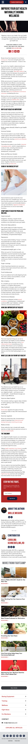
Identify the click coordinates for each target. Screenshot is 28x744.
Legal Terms (10, 740)
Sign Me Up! (12, 498)
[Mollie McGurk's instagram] (11, 517)
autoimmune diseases (20, 139)
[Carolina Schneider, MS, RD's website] (9, 547)
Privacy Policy (17, 740)
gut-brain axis (12, 163)
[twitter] (4, 736)
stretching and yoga (16, 422)
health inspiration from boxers (13, 448)
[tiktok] (21, 736)
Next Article (14, 688)
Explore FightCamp (16, 2)
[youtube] (14, 736)
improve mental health (7, 430)
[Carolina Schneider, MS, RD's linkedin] (11, 547)
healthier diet (15, 99)
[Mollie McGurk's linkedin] (9, 517)
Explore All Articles (14, 727)
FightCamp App (5, 473)
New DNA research (19, 71)
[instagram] (11, 736)
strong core (4, 59)
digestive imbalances (19, 204)
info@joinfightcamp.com (10, 722)
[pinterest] (17, 736)
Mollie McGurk (17, 48)
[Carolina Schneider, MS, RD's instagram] (14, 547)
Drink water (4, 409)
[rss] (24, 736)
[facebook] (7, 736)
